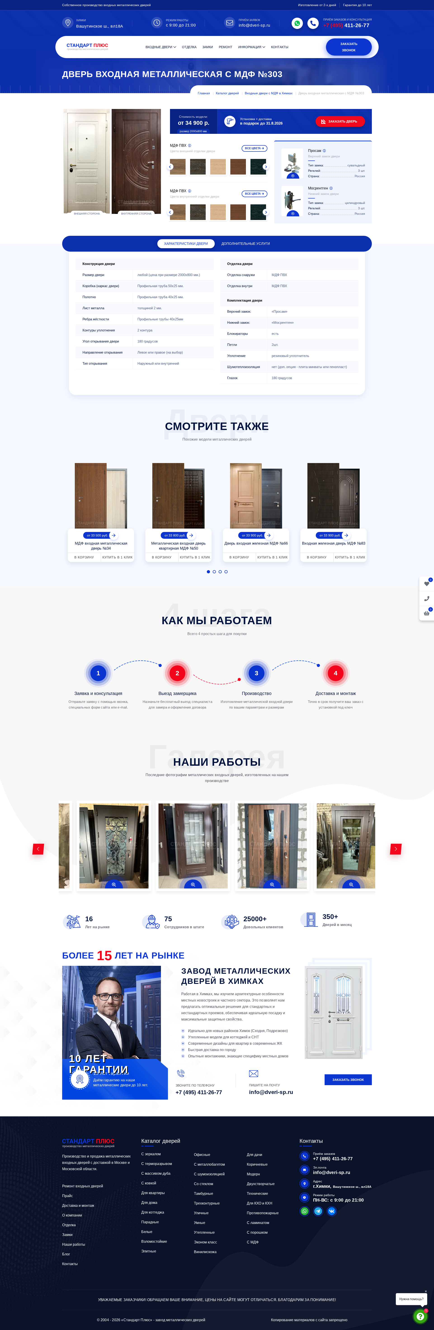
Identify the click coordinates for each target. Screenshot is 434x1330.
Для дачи (254, 1155)
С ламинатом (258, 1223)
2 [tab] (214, 571)
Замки (207, 47)
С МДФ (253, 1242)
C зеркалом (151, 1154)
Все (253, 148)
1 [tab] (208, 571)
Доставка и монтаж (78, 1205)
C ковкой (148, 1183)
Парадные (150, 1222)
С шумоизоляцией (209, 1174)
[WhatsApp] (297, 23)
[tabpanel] (101, 511)
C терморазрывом (156, 1164)
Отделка (189, 47)
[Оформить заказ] (426, 598)
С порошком (257, 1232)
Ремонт (225, 47)
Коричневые (257, 1164)
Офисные (202, 1155)
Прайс (67, 1196)
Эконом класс (205, 1242)
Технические (257, 1193)
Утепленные (204, 1232)
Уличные (201, 1213)
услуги (246, 244)
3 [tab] (220, 571)
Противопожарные (263, 1213)
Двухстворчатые (261, 1184)
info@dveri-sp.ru (254, 25)
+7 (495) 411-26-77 (199, 1092)
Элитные (148, 1251)
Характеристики (186, 244)
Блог (66, 1254)
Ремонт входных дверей (82, 1186)
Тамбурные (203, 1193)
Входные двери (159, 47)
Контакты (279, 47)
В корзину (84, 557)
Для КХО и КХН (259, 1203)
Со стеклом (203, 1184)
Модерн (253, 1174)
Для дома (149, 1203)
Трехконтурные (207, 1203)
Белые (146, 1232)
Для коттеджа (152, 1212)
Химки (81, 20)
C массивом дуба (155, 1173)
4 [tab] (226, 571)
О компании (72, 1215)
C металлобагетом (209, 1164)
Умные (199, 1223)
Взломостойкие (154, 1241)
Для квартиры (153, 1193)
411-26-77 (346, 25)
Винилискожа (205, 1252)
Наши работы (73, 1244)
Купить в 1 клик (117, 557)
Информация (249, 47)
